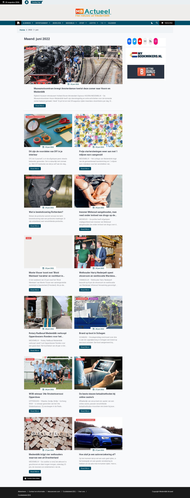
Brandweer (93, 299)
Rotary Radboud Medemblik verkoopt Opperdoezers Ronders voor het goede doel (47, 335)
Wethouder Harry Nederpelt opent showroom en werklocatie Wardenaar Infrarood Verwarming (98, 274)
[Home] (18, 23)
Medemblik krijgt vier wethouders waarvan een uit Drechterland (46, 456)
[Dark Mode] (151, 23)
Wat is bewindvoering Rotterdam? (46, 212)
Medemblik (70, 23)
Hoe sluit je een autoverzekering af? (97, 454)
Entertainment (42, 23)
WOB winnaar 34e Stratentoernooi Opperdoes (46, 395)
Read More (40, 106)
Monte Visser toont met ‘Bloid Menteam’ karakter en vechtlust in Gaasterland (46, 274)
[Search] (156, 23)
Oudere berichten (33, 478)
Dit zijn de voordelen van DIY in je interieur (45, 153)
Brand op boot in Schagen (92, 333)
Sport (81, 23)
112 (102, 23)
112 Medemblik (82, 299)
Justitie (92, 23)
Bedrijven (57, 23)
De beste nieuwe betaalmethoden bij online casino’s (97, 395)
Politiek (29, 420)
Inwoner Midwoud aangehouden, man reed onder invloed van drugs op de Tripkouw (98, 214)
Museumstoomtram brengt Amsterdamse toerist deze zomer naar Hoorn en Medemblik (72, 90)
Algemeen (27, 23)
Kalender (112, 23)
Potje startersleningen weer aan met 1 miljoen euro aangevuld (98, 153)
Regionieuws (31, 48)
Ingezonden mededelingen (35, 117)
